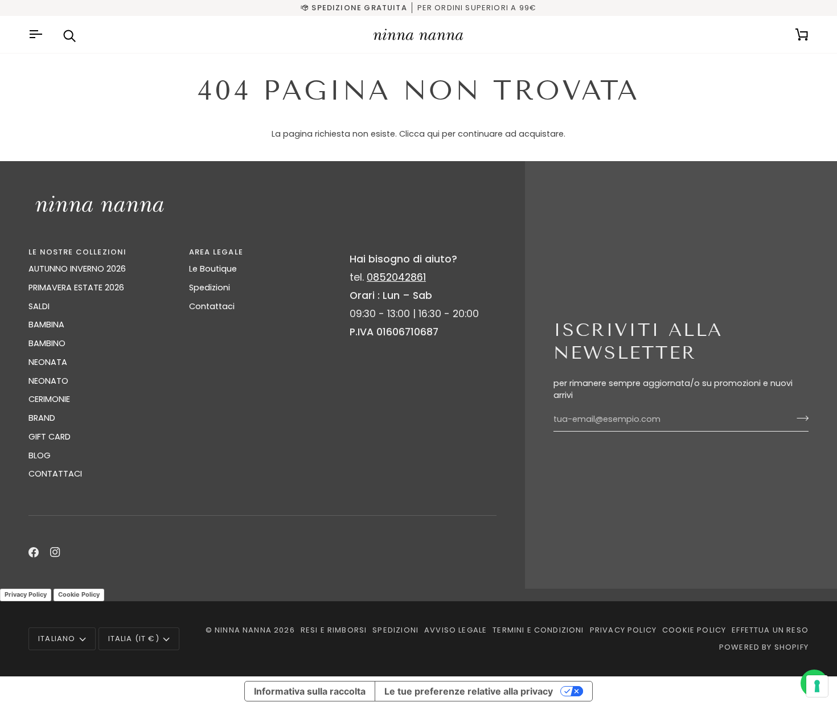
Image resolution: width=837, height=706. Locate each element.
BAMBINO (46, 343)
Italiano (56, 638)
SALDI (39, 306)
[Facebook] (33, 552)
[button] (423, 249)
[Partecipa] (799, 418)
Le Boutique (213, 268)
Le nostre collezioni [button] (77, 252)
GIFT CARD (49, 436)
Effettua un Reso (770, 630)
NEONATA (47, 362)
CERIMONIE (49, 399)
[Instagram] (55, 552)
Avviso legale (455, 630)
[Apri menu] (37, 34)
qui (433, 133)
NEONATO (48, 381)
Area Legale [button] (216, 252)
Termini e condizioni (538, 630)
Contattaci (212, 306)
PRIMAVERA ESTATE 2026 (76, 287)
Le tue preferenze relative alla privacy (468, 691)
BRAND (41, 418)
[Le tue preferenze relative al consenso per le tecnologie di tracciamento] (817, 686)
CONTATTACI (55, 473)
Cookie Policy (79, 594)
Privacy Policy (26, 594)
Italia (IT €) (133, 638)
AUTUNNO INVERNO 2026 (77, 268)
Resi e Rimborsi (334, 630)
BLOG (39, 455)
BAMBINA (46, 324)
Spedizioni (209, 287)
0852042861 (396, 277)
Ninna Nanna (243, 630)
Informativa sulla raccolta (310, 691)
